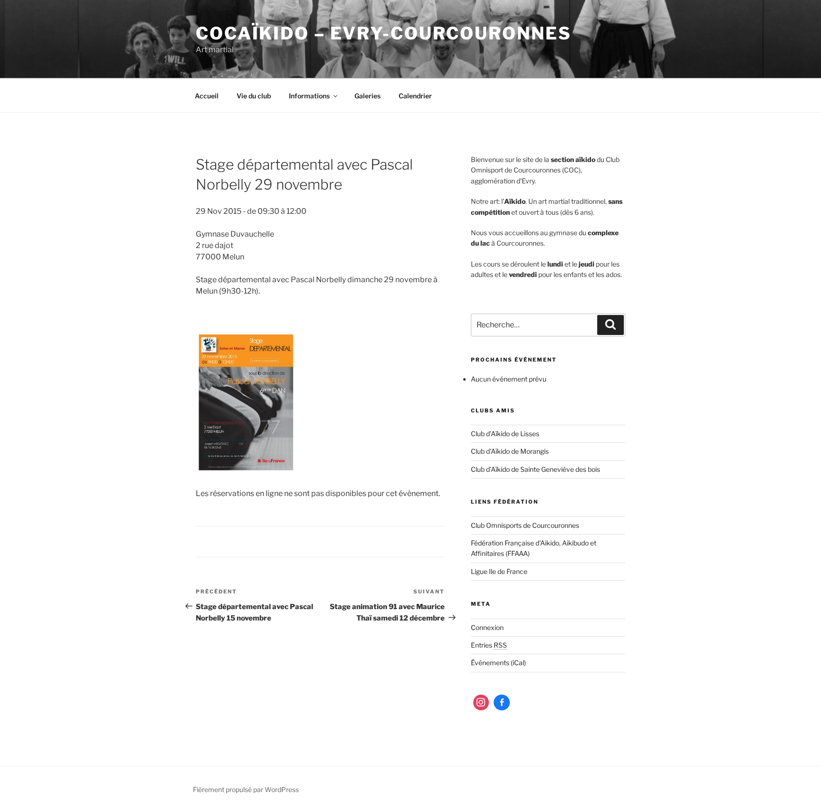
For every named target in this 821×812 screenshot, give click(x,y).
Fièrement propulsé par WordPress (246, 789)
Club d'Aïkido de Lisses (505, 434)
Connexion (487, 627)
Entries (489, 645)
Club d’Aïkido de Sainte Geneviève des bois (535, 469)
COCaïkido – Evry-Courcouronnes (383, 33)
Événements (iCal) (498, 663)
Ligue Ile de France (499, 571)
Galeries (367, 96)
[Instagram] (481, 702)
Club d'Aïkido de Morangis (510, 451)
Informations (309, 96)
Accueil (207, 96)
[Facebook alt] (501, 702)
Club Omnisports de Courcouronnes (525, 525)
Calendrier (415, 96)
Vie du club (254, 96)
